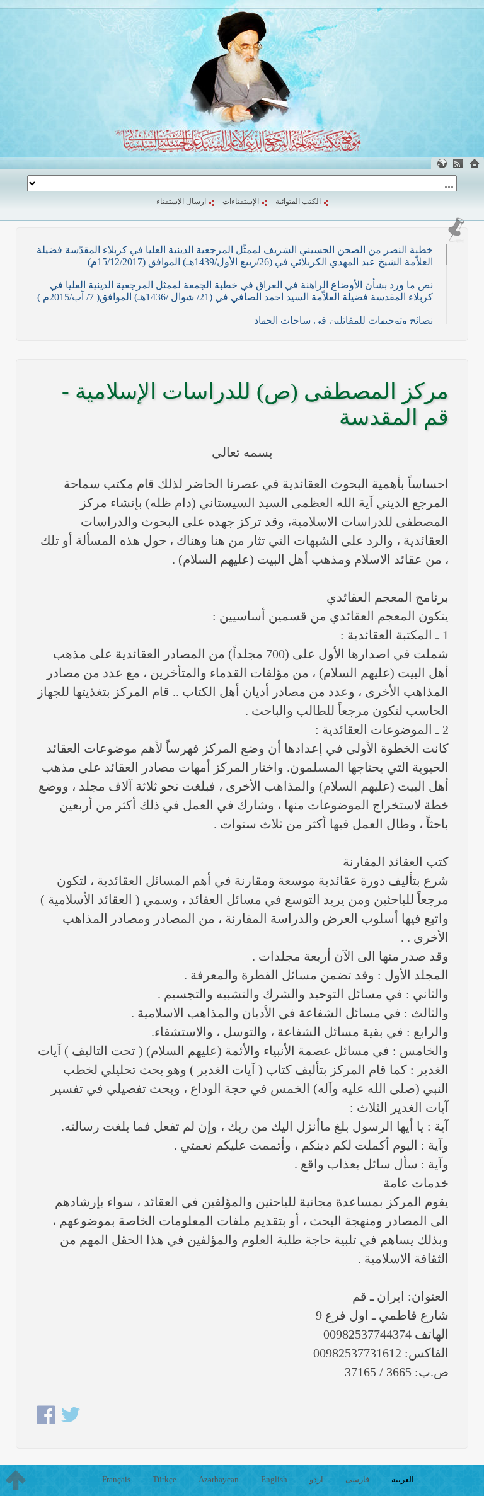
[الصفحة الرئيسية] (475, 163)
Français (116, 1479)
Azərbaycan (219, 1479)
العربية (402, 1479)
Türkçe (164, 1479)
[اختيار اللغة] (442, 163)
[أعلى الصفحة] (16, 1480)
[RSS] (458, 163)
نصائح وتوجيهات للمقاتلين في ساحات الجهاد (343, 320)
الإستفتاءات (240, 201)
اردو (316, 1479)
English (274, 1479)
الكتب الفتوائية (298, 201)
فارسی (357, 1479)
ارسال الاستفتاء (181, 201)
